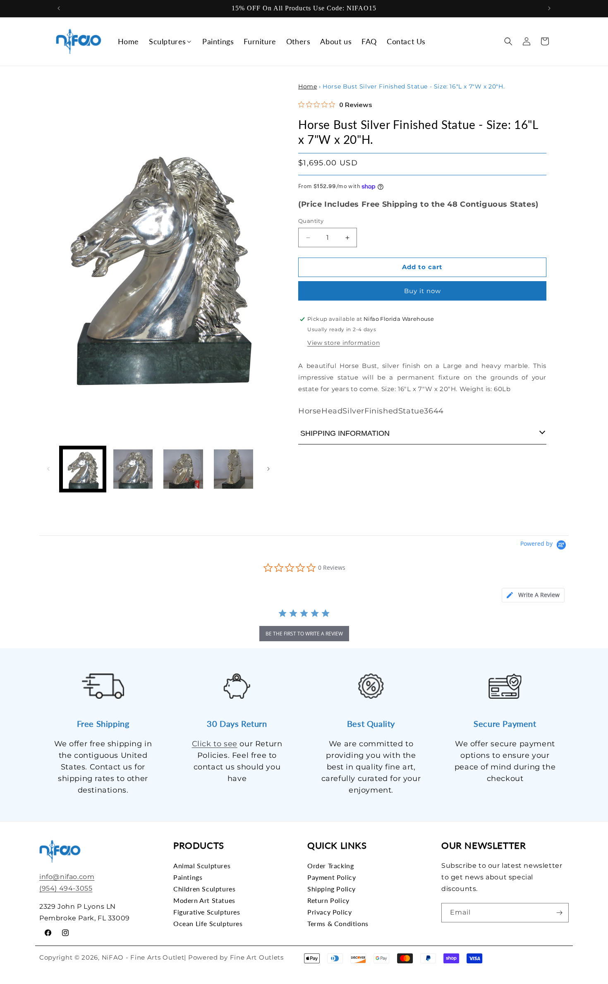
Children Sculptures (204, 889)
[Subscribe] (559, 912)
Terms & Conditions (338, 923)
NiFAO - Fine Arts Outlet (143, 957)
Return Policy (328, 900)
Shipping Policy (331, 889)
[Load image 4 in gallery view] (234, 469)
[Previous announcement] (59, 8)
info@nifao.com (66, 877)
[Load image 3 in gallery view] (183, 469)
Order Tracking (330, 865)
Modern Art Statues (204, 900)
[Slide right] (268, 469)
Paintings (187, 877)
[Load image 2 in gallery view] (133, 469)
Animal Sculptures (201, 865)
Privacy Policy (329, 912)
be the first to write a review (304, 633)
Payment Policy (331, 877)
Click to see (214, 743)
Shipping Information (345, 433)
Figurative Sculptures (206, 912)
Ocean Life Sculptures (208, 923)
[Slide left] (48, 469)
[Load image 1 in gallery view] (83, 469)
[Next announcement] (549, 8)
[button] (170, 41)
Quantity (310, 221)
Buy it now (422, 291)
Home (307, 86)
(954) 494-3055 (65, 888)
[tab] (533, 595)
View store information (343, 342)
